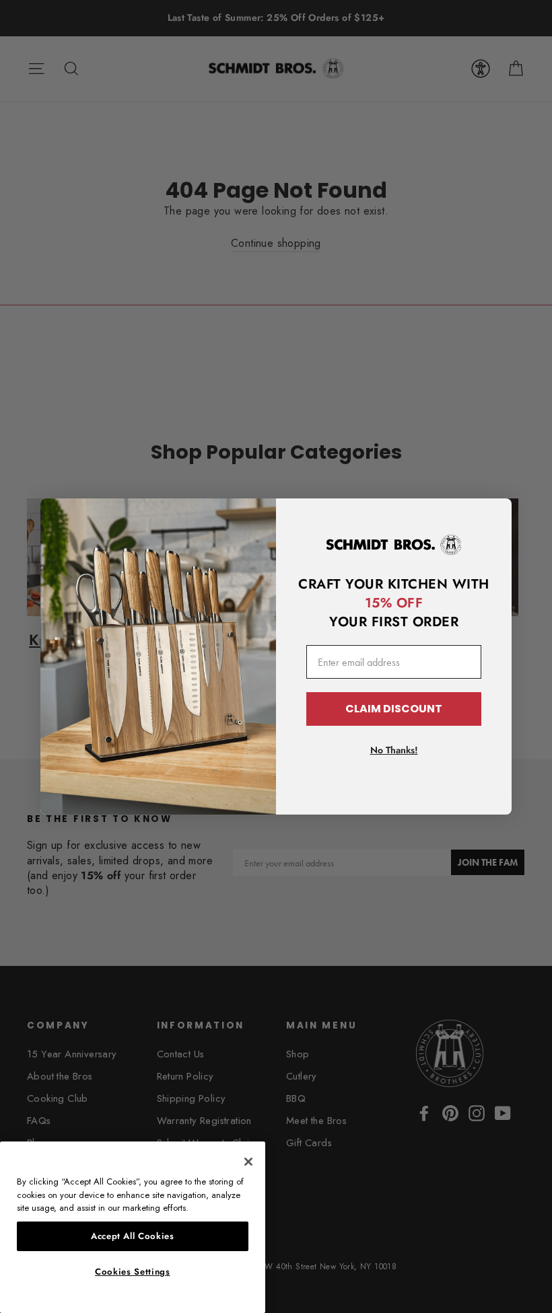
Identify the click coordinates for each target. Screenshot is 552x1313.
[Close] (248, 1161)
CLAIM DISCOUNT (393, 708)
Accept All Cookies (132, 1236)
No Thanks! (394, 750)
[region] (132, 1227)
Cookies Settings (132, 1271)
